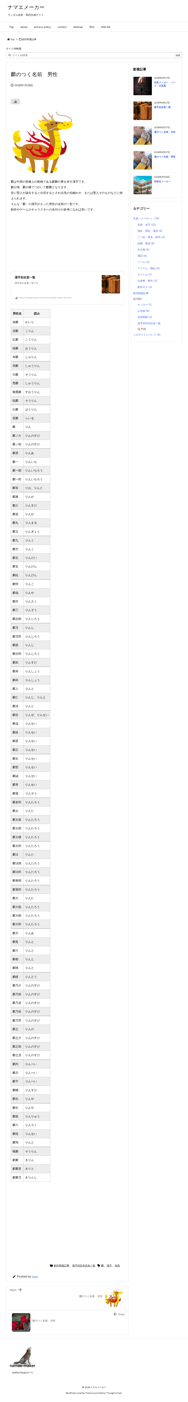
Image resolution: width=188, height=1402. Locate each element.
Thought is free (114, 1393)
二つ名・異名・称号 (151, 237)
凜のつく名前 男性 (165, 156)
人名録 (143, 310)
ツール (143, 262)
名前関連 (145, 317)
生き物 (143, 249)
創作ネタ (145, 286)
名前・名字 (147, 224)
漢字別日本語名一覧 (83, 1265)
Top (12, 39)
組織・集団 (146, 243)
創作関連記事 (29, 39)
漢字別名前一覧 (162, 107)
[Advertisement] (84, 241)
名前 (117, 1265)
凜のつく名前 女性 (165, 131)
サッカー (145, 304)
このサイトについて (146, 334)
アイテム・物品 (149, 268)
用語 (142, 255)
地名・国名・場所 (150, 230)
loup (35, 1276)
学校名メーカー (162, 181)
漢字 (109, 1265)
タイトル (145, 274)
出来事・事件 (147, 280)
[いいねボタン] (15, 101)
